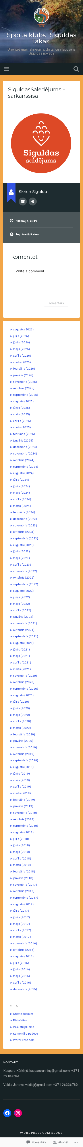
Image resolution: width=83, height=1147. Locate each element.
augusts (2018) (23, 832)
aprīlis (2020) (22, 721)
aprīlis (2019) (22, 786)
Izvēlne (7, 69)
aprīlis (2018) (22, 858)
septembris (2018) (25, 825)
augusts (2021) (23, 643)
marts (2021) (22, 669)
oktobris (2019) (23, 754)
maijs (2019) (21, 780)
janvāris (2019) (23, 806)
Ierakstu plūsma (23, 1027)
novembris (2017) (25, 884)
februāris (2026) (24, 368)
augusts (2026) (23, 329)
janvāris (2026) (23, 375)
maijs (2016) (21, 976)
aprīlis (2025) (22, 421)
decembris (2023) (25, 518)
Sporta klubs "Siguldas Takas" (41, 38)
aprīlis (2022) (22, 610)
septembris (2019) (25, 760)
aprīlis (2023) (22, 564)
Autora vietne (33, 201)
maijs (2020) (21, 714)
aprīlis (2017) (22, 930)
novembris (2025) (25, 381)
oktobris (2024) (23, 460)
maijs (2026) (21, 349)
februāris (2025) (24, 434)
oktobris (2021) (23, 630)
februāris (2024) (24, 512)
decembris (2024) (25, 447)
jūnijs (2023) (21, 551)
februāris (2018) (24, 871)
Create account (23, 1013)
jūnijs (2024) (21, 486)
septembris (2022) (25, 584)
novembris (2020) (25, 675)
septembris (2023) (25, 538)
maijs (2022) (21, 603)
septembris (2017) (25, 897)
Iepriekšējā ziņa (27, 234)
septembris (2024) (25, 466)
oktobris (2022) (23, 577)
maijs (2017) (21, 923)
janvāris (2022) (23, 616)
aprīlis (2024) (22, 499)
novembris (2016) (25, 943)
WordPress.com (24, 1040)
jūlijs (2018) (21, 839)
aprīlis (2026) (22, 355)
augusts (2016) (23, 956)
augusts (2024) (23, 473)
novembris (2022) (25, 571)
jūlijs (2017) (21, 910)
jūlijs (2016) (21, 963)
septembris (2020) (25, 688)
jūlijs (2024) (21, 479)
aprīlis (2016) (22, 982)
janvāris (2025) (23, 440)
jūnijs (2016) (21, 969)
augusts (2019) (23, 767)
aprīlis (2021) (22, 662)
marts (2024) (22, 506)
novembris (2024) (25, 453)
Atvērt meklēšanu (75, 69)
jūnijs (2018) (21, 845)
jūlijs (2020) (21, 701)
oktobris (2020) (23, 682)
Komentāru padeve (25, 1033)
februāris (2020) (24, 734)
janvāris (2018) (23, 878)
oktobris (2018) (23, 819)
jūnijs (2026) (21, 342)
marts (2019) (22, 793)
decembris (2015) (25, 989)
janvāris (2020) (23, 740)
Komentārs (56, 303)
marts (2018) (22, 865)
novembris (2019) (25, 747)
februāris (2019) (24, 799)
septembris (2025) (25, 394)
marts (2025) (22, 427)
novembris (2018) (25, 812)
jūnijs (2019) (21, 773)
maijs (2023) (21, 558)
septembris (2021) (25, 636)
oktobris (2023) (23, 531)
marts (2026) (22, 362)
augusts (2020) (23, 695)
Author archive (23, 201)
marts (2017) (22, 936)
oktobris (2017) (23, 891)
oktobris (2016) (23, 949)
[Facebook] (7, 1113)
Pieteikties (20, 1020)
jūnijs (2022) (21, 597)
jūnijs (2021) (21, 649)
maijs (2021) (21, 656)
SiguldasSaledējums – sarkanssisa (36, 92)
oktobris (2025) (23, 388)
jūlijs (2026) (21, 336)
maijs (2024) (21, 492)
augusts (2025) (23, 401)
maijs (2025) (21, 414)
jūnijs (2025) (21, 407)
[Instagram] (18, 1113)
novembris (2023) (25, 525)
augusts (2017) (23, 904)
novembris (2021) (25, 623)
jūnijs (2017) (21, 917)
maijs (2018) (21, 852)
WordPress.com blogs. (41, 1132)
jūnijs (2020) (21, 708)
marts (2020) (22, 727)
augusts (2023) (23, 545)
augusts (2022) (23, 590)
